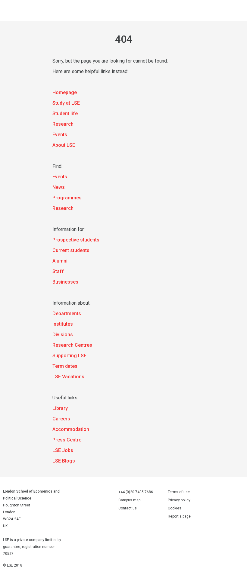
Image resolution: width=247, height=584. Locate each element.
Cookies (174, 508)
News (58, 187)
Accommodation (70, 429)
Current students (70, 250)
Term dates (64, 366)
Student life (65, 113)
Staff (58, 271)
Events (59, 134)
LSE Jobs (62, 450)
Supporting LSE (69, 355)
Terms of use (179, 492)
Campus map (129, 500)
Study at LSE (66, 103)
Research (62, 124)
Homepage (64, 92)
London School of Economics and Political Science (12, 11)
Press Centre (66, 440)
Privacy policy (179, 500)
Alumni (59, 261)
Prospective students (75, 240)
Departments (66, 313)
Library (60, 408)
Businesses (65, 282)
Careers (61, 419)
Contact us (127, 508)
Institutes (62, 324)
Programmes (67, 198)
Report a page (179, 516)
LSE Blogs (63, 461)
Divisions (62, 334)
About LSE (63, 145)
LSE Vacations (68, 377)
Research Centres (72, 345)
